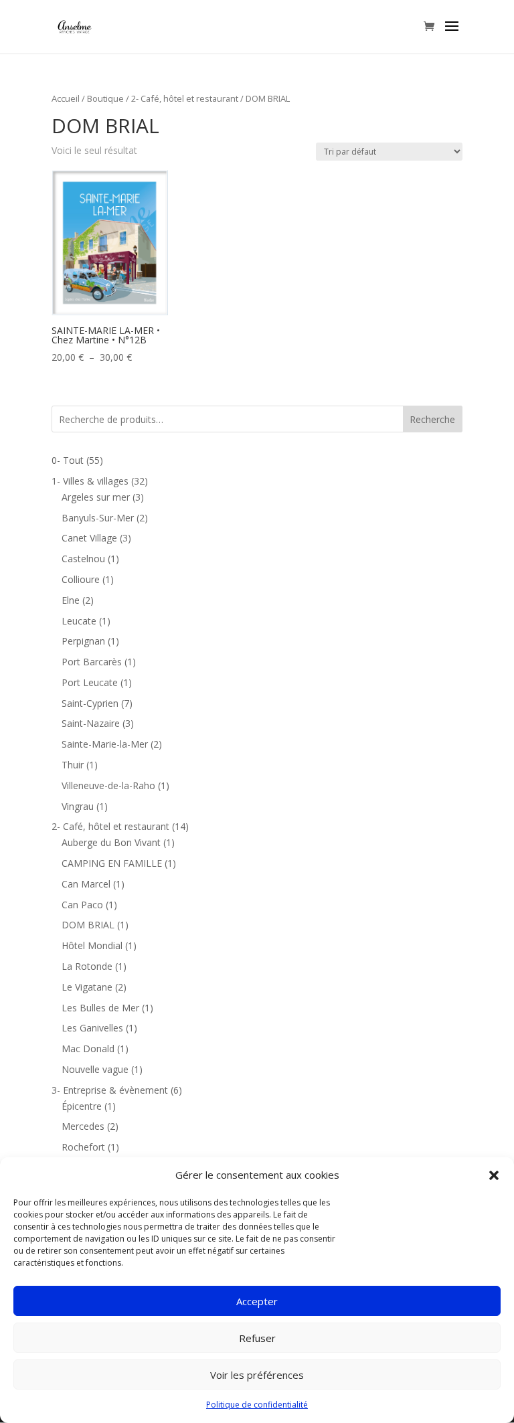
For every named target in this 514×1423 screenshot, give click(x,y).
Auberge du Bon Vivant (111, 842)
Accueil (66, 98)
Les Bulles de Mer (100, 1007)
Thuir (73, 764)
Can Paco (82, 904)
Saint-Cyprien (90, 703)
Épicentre (82, 1106)
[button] (494, 1175)
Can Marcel (86, 883)
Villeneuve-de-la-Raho (108, 785)
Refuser (257, 1338)
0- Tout (68, 460)
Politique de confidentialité (257, 1404)
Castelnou (83, 558)
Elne (71, 600)
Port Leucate (90, 682)
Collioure (81, 579)
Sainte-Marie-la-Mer (105, 744)
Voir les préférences (257, 1375)
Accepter (257, 1301)
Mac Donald (88, 1048)
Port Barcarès (92, 661)
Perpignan (83, 641)
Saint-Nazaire (91, 723)
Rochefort (83, 1147)
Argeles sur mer (96, 497)
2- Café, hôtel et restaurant (184, 98)
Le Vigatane (87, 987)
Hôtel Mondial (92, 945)
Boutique (105, 98)
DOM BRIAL (88, 924)
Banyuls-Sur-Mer (98, 517)
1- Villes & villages (90, 481)
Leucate (79, 620)
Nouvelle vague (95, 1069)
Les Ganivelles (92, 1027)
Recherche (432, 419)
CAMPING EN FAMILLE (112, 863)
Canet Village (89, 537)
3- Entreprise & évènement (110, 1090)
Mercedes (83, 1126)
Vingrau (78, 806)
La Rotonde (87, 966)
